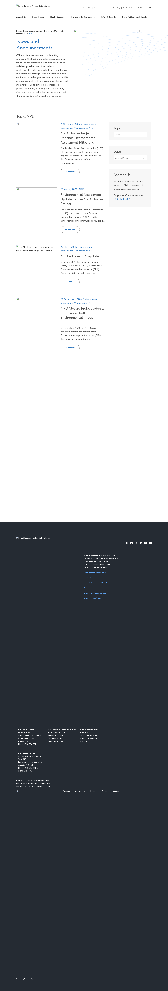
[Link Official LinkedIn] (131, 542)
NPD (91, 127)
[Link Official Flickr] (150, 542)
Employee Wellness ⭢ (93, 598)
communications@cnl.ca (100, 564)
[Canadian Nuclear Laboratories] (39, 7)
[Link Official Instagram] (136, 542)
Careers (97, 8)
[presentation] (36, 136)
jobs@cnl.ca (105, 567)
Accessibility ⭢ (90, 588)
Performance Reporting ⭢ (95, 573)
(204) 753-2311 (60, 741)
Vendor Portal (128, 8)
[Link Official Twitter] (140, 542)
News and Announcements (32, 31)
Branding (116, 791)
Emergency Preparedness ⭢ (96, 593)
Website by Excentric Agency (26, 979)
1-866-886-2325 (106, 561)
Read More (72, 171)
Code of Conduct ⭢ (92, 578)
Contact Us (87, 8)
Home (18, 31)
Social (104, 791)
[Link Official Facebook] (127, 542)
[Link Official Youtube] (145, 542)
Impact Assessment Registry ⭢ (97, 583)
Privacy (93, 791)
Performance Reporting (111, 8)
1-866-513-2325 (108, 555)
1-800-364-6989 (122, 199)
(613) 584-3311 (30, 744)
